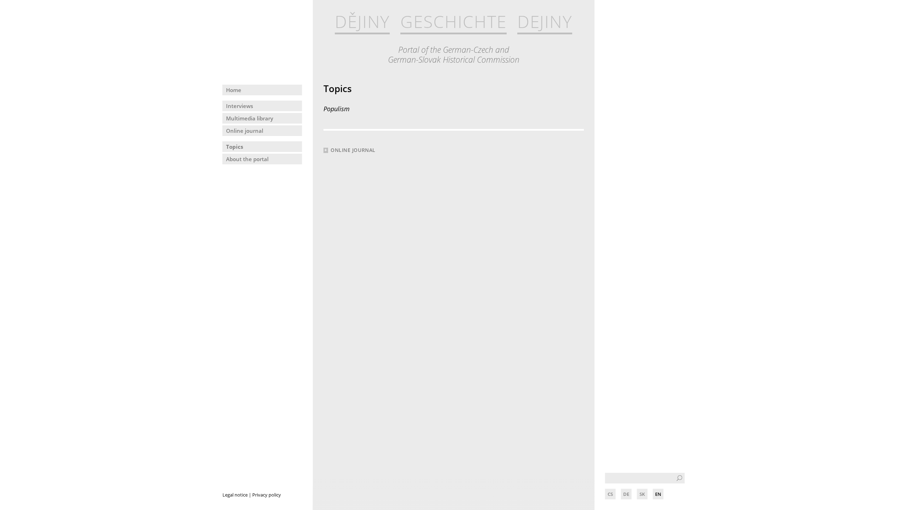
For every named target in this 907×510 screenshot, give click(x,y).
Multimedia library (249, 118)
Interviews (239, 105)
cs (610, 494)
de (626, 494)
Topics (234, 146)
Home (233, 90)
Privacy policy (266, 495)
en (658, 494)
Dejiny (545, 22)
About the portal (247, 159)
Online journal (244, 130)
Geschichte (453, 22)
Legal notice (235, 495)
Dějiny (362, 22)
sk (642, 494)
